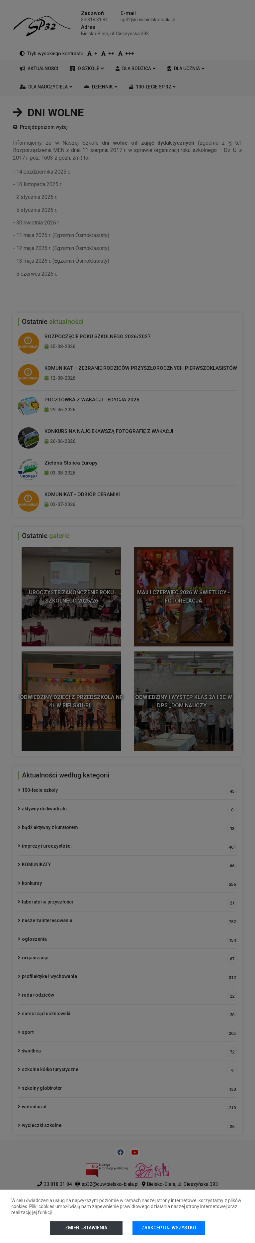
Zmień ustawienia (86, 1227)
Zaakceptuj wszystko (168, 1227)
